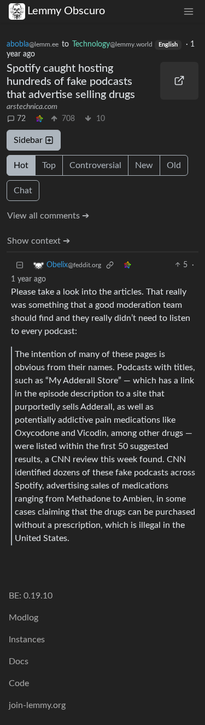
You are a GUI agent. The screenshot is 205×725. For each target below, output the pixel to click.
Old (174, 165)
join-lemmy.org (37, 705)
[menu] (188, 11)
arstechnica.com (32, 107)
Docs (18, 661)
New (144, 165)
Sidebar (28, 140)
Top (49, 165)
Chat (23, 190)
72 (21, 119)
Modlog (23, 617)
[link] (39, 119)
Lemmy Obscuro (66, 10)
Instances (27, 639)
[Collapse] (19, 265)
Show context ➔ (38, 241)
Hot (21, 165)
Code (19, 683)
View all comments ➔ (48, 215)
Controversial (95, 165)
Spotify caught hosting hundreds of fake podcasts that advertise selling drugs (71, 81)
